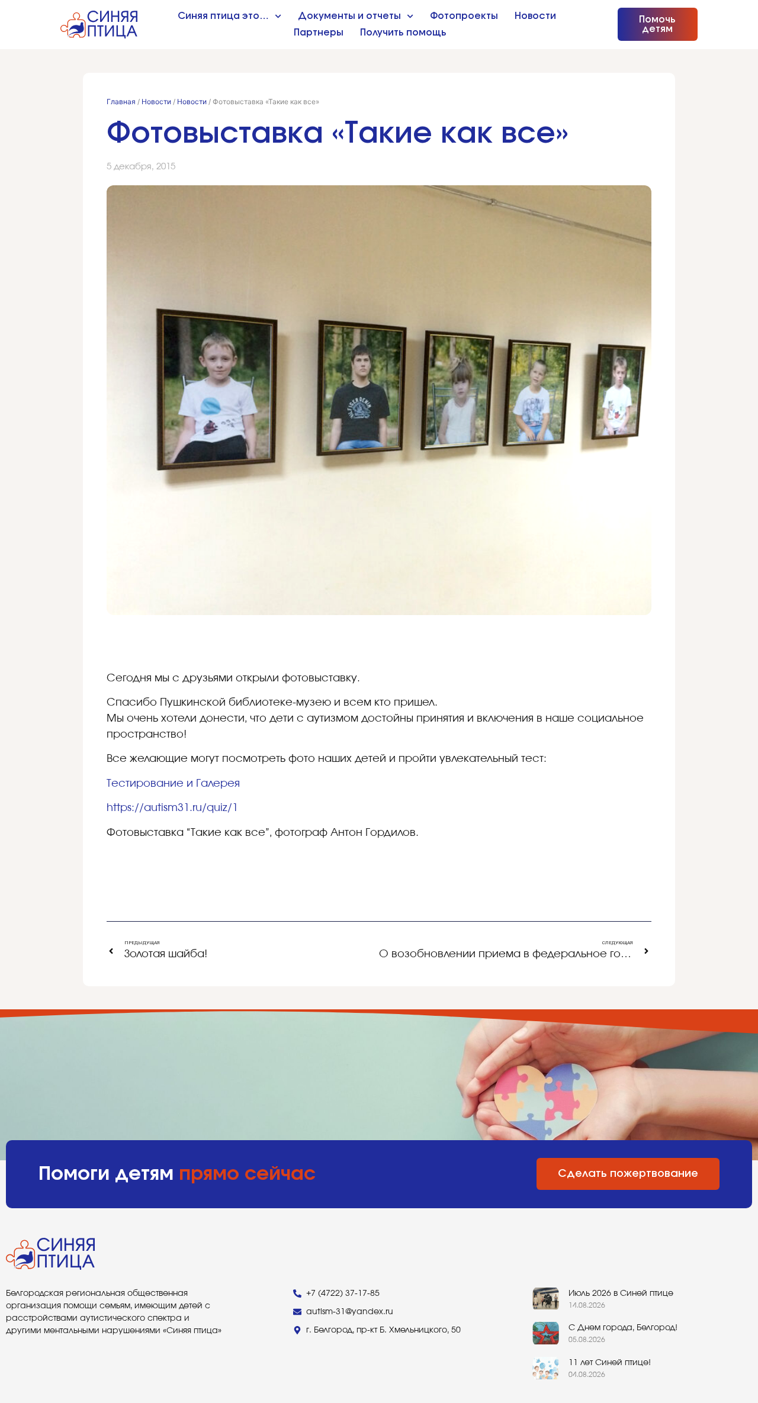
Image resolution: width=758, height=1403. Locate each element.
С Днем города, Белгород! (622, 1328)
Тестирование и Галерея (173, 783)
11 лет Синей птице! (609, 1363)
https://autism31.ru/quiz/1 (172, 808)
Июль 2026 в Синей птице (620, 1293)
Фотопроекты (464, 16)
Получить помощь (403, 32)
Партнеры (318, 32)
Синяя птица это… (223, 16)
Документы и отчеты (349, 16)
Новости (535, 16)
